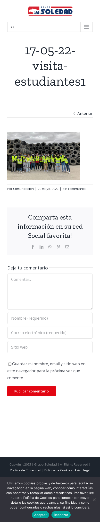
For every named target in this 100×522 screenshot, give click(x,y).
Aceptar (40, 515)
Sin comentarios (74, 188)
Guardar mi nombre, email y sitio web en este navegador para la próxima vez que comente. (46, 370)
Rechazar (61, 515)
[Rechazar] (94, 499)
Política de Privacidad (25, 470)
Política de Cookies (58, 470)
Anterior (85, 113)
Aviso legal (82, 470)
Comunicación (23, 188)
